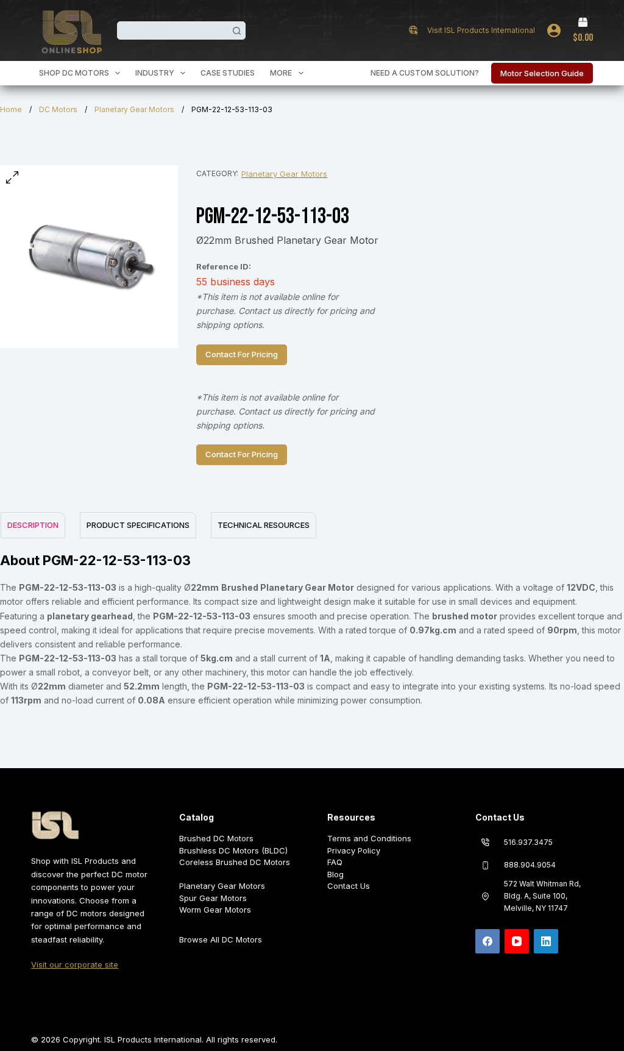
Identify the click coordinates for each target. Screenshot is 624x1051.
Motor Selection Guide (542, 73)
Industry (154, 72)
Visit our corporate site (74, 964)
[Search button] (236, 30)
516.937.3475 (528, 842)
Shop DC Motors (74, 72)
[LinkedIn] (546, 941)
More (281, 72)
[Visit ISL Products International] (413, 30)
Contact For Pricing (241, 354)
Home (11, 109)
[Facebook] (487, 941)
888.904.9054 (530, 864)
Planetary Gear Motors (134, 109)
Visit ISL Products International (481, 30)
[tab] (32, 525)
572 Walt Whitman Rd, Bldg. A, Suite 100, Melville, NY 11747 (542, 896)
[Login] (554, 30)
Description (32, 525)
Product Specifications (138, 525)
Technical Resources (264, 525)
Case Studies (227, 72)
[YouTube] (517, 941)
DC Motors (58, 109)
